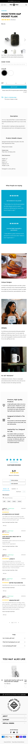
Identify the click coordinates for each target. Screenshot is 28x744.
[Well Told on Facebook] (10, 732)
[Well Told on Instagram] (17, 732)
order (14, 501)
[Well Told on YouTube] (14, 732)
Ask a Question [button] (14, 483)
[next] (25, 40)
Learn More (23, 694)
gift (4, 501)
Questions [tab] (14, 488)
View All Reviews (14, 462)
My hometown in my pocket (14, 200)
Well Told (9, 742)
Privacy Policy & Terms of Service (18, 742)
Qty (2, 83)
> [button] (18, 622)
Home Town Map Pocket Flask (8, 522)
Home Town (5, 62)
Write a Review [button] (14, 480)
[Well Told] (14, 5)
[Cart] (26, 4)
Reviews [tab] (5, 488)
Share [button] (5, 525)
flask (9, 501)
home (19, 501)
